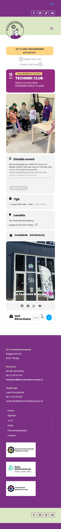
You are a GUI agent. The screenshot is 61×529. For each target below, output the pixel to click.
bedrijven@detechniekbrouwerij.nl (24, 379)
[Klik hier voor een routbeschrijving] (49, 317)
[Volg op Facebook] (33, 12)
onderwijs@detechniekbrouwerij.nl (24, 400)
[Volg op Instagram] (39, 12)
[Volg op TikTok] (46, 12)
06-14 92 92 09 (14, 396)
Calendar (21, 235)
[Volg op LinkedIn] (52, 12)
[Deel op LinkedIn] (27, 306)
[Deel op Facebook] (22, 306)
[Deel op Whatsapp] (33, 306)
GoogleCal (37, 235)
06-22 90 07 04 (14, 375)
